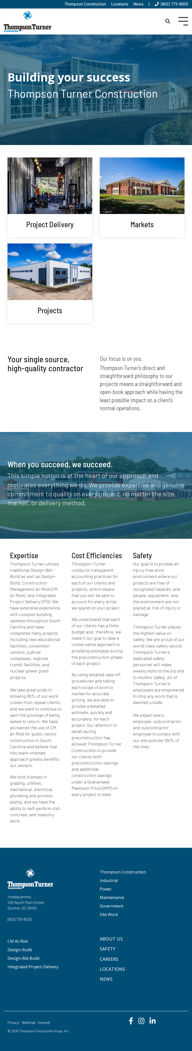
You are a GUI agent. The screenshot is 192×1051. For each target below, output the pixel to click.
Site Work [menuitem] (109, 914)
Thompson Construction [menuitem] (85, 4)
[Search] (168, 21)
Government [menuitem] (111, 906)
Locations (112, 969)
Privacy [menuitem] (13, 1023)
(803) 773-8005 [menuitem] (173, 4)
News (106, 979)
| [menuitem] (149, 4)
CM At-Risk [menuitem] (18, 941)
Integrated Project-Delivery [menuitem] (33, 967)
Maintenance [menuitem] (112, 897)
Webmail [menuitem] (29, 1023)
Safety (108, 949)
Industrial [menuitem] (109, 880)
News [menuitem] (138, 4)
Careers (109, 959)
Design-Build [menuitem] (20, 949)
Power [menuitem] (106, 889)
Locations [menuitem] (119, 4)
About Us (111, 939)
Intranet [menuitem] (44, 1023)
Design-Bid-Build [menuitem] (23, 958)
